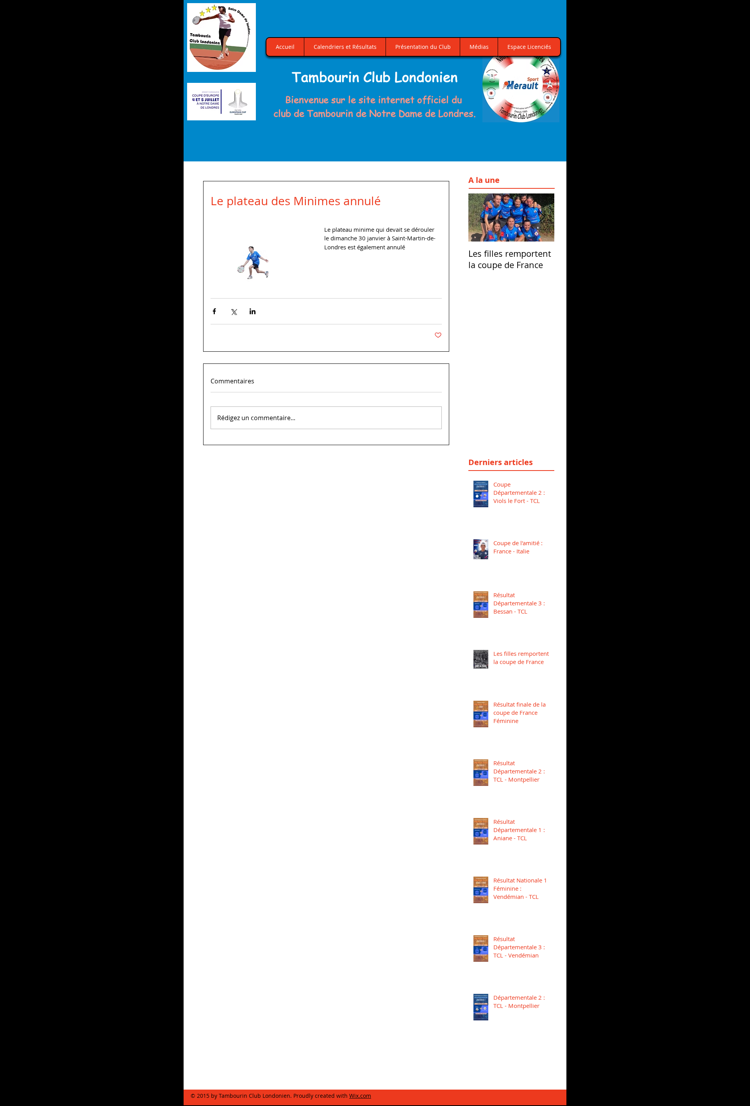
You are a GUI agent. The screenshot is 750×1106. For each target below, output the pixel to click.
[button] (521, 83)
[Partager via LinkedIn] (252, 311)
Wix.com (360, 1095)
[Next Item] (541, 217)
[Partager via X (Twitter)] (233, 311)
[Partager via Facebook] (214, 311)
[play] (544, 115)
